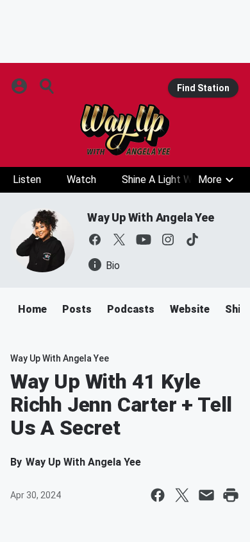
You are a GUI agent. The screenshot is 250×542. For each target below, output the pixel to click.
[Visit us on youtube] (143, 239)
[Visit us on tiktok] (192, 239)
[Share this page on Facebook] (158, 495)
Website (190, 309)
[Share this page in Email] (206, 495)
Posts (77, 309)
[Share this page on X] (182, 495)
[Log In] (20, 86)
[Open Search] (47, 86)
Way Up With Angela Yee (150, 217)
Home (32, 309)
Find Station (203, 88)
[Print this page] (231, 495)
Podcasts (130, 309)
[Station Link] (125, 129)
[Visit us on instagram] (168, 239)
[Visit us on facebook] (95, 239)
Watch (81, 179)
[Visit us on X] (119, 239)
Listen (27, 179)
